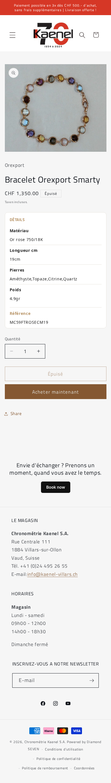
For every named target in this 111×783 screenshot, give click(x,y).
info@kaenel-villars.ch (52, 574)
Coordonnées (84, 768)
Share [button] (16, 413)
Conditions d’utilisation (64, 749)
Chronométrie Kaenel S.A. (45, 741)
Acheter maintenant (55, 391)
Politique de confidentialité (58, 758)
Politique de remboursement (45, 768)
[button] (12, 35)
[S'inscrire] (91, 680)
